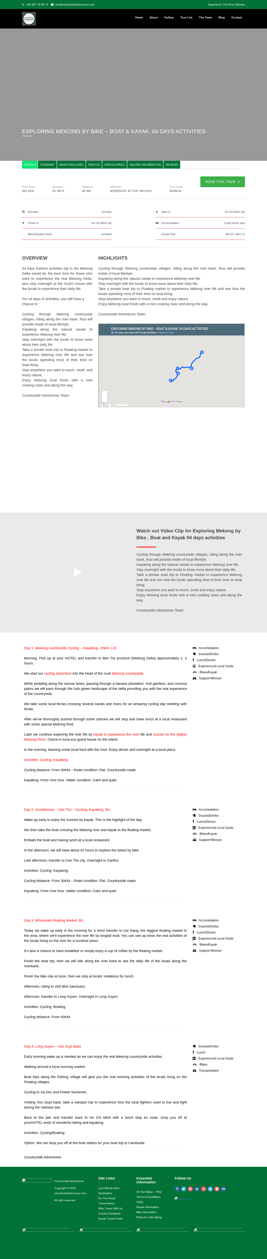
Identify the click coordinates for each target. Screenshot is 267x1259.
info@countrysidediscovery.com (75, 4)
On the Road (106, 1198)
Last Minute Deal (108, 1188)
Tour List (186, 17)
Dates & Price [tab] (114, 164)
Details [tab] (29, 164)
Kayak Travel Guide (110, 1218)
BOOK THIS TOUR (221, 181)
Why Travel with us (110, 1208)
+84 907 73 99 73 (37, 4)
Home (139, 17)
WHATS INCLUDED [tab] (71, 164)
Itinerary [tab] (47, 164)
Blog (222, 17)
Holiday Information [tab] (145, 164)
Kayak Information (147, 1207)
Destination (105, 1193)
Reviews (172, 164)
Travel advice (106, 1203)
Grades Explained (109, 1213)
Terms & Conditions (148, 1196)
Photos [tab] (94, 164)
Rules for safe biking (149, 1217)
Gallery (169, 17)
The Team (205, 17)
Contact (236, 17)
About (154, 17)
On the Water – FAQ (148, 1191)
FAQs (139, 1202)
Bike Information (146, 1212)
